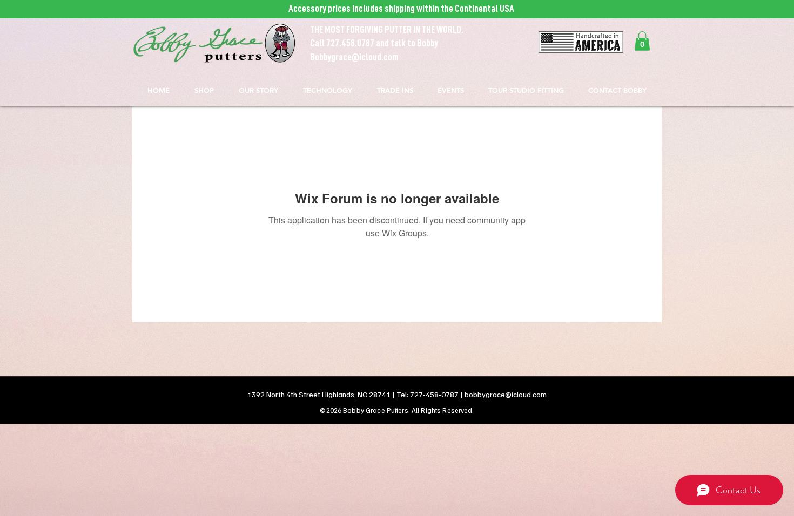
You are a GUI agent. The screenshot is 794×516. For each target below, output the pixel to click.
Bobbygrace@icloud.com (354, 57)
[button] (642, 41)
